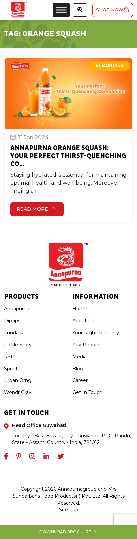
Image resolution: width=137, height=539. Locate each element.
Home (79, 309)
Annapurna (109, 65)
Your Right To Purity (95, 333)
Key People (85, 345)
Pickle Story (18, 345)
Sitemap (68, 510)
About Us (83, 321)
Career (80, 380)
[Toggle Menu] (61, 10)
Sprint (11, 368)
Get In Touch (87, 392)
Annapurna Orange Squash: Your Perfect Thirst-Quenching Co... (68, 156)
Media (79, 357)
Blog (77, 368)
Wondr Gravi (18, 392)
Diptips (12, 321)
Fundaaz (14, 333)
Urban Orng (17, 380)
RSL (9, 357)
